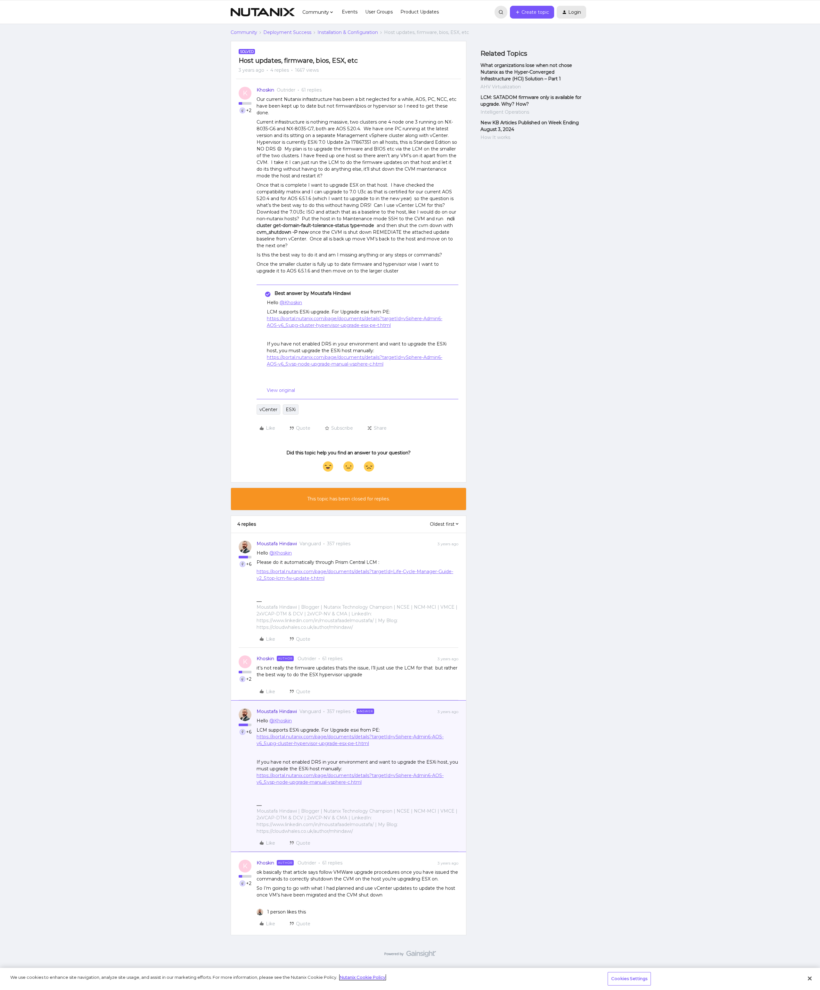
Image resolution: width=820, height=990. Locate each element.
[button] (532, 12)
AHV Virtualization (500, 87)
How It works (495, 137)
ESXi (291, 409)
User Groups (379, 12)
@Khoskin (291, 302)
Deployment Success (287, 32)
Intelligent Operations (504, 112)
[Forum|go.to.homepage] (263, 12)
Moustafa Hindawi (277, 544)
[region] (410, 979)
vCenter (268, 409)
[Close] (810, 978)
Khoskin (265, 90)
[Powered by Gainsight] (410, 955)
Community (244, 32)
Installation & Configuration (347, 32)
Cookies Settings (629, 978)
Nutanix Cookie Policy (362, 977)
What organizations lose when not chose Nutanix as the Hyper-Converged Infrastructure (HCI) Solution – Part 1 (526, 72)
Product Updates (419, 12)
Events (349, 12)
